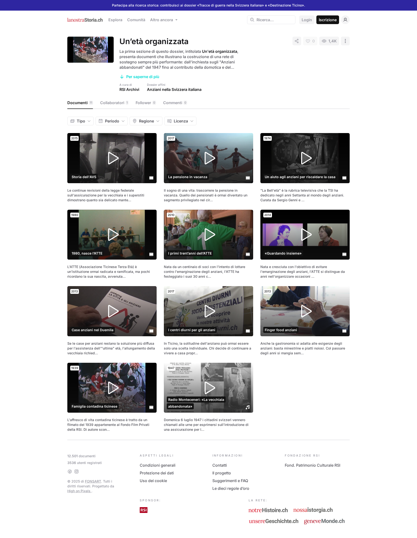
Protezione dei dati (157, 473)
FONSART (93, 481)
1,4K (332, 41)
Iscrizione (328, 19)
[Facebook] (69, 471)
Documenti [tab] (79, 102)
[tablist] (208, 103)
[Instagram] (76, 471)
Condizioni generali (157, 465)
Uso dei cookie (153, 480)
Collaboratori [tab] (114, 102)
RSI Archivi (129, 89)
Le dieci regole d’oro (230, 488)
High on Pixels (79, 491)
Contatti (219, 465)
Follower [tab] (145, 102)
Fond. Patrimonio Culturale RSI (312, 465)
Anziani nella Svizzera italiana (174, 89)
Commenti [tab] (174, 102)
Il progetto (221, 473)
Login (307, 19)
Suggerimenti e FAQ (230, 480)
